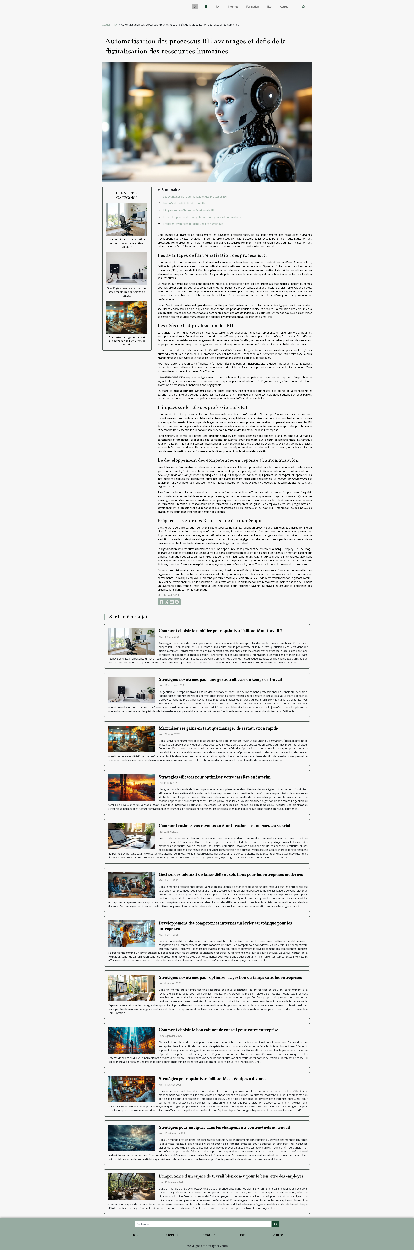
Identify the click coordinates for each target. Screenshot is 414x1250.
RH (217, 6)
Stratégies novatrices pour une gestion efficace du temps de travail (127, 291)
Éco (269, 6)
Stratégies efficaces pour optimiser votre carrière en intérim (215, 776)
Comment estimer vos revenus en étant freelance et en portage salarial (224, 825)
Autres (284, 6)
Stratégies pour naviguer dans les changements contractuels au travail (224, 1127)
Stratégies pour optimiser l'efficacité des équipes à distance (213, 1078)
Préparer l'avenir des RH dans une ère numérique (193, 224)
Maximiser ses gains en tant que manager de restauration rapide (127, 340)
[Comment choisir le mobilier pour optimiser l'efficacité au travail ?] (126, 219)
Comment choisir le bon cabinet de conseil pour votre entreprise (218, 1029)
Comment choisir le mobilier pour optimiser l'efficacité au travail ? (127, 243)
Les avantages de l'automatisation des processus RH (195, 196)
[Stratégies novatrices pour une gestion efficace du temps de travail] (126, 268)
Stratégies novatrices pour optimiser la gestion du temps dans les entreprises (230, 977)
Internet (233, 6)
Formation (252, 6)
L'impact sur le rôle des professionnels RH (188, 210)
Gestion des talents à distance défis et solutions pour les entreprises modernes (231, 874)
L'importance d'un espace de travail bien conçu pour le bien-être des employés (231, 1176)
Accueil (106, 24)
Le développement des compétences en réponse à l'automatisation (203, 217)
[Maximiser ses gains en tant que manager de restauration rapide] (126, 317)
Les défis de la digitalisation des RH (184, 203)
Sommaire (171, 189)
